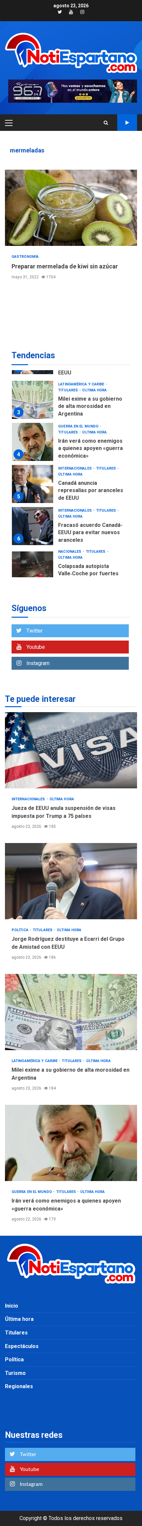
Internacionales (75, 468)
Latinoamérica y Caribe (81, 384)
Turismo (15, 1373)
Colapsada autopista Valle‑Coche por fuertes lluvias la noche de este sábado (32, 570)
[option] (71, 401)
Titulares (68, 390)
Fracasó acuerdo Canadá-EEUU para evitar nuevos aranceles (32, 526)
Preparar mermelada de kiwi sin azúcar (71, 208)
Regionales (19, 1386)
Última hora (94, 390)
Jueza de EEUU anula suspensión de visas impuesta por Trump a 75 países (71, 750)
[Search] (106, 122)
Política (20, 930)
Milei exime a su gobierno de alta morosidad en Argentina (32, 400)
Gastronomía (25, 256)
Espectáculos (22, 1346)
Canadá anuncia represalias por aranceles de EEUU (32, 484)
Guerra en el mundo (78, 426)
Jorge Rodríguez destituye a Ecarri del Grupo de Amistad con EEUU (71, 881)
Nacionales (70, 551)
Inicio (11, 1306)
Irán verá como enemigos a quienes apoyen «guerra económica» (32, 442)
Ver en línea (127, 122)
